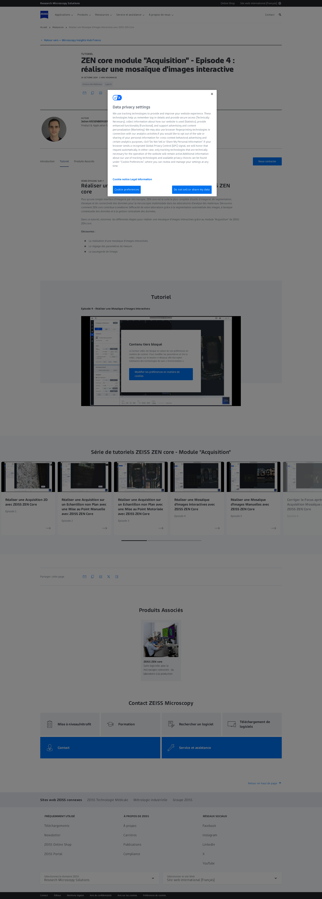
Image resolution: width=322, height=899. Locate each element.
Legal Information (141, 179)
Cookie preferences (127, 189)
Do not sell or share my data (192, 189)
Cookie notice (121, 179)
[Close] (212, 94)
